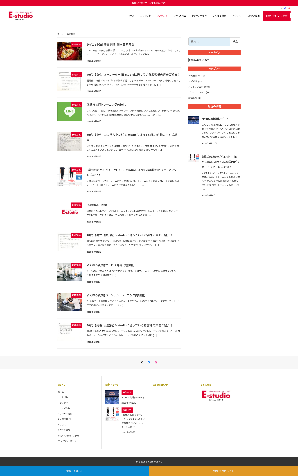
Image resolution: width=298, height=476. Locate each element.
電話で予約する (74, 470)
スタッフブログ (195, 86)
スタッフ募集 (64, 430)
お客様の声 (194, 75)
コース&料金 (64, 408)
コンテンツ (63, 402)
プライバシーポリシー (68, 441)
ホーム (61, 391)
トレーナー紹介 (65, 413)
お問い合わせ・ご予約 (223, 470)
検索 (235, 41)
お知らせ (192, 81)
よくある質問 (64, 419)
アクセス (62, 424)
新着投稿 (193, 97)
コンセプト (63, 397)
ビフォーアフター (196, 92)
